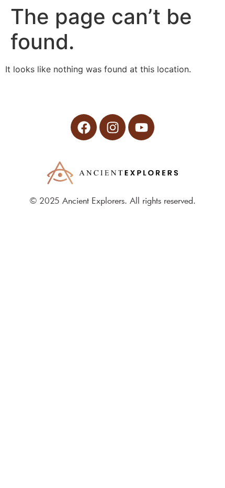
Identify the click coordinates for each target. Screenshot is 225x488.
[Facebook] (84, 127)
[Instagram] (112, 127)
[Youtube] (141, 127)
